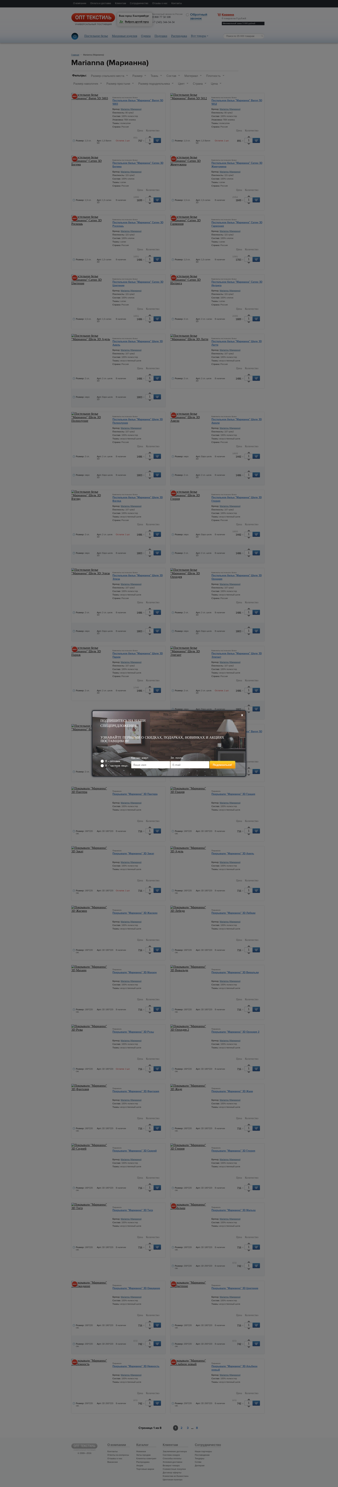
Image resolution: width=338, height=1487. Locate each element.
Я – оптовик (112, 761)
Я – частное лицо (116, 765)
